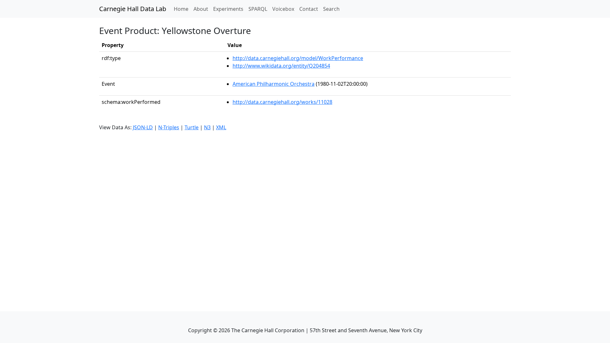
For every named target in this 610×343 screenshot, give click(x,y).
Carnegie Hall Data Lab (132, 8)
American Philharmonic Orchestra (274, 83)
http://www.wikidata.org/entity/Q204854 (281, 65)
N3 (207, 127)
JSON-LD (143, 127)
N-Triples (168, 127)
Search (331, 8)
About (200, 8)
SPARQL (257, 8)
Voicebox (283, 8)
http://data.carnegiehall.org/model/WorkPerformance (298, 58)
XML (221, 127)
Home (182, 8)
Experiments (228, 8)
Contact (308, 8)
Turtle (192, 127)
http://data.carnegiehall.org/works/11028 (282, 101)
